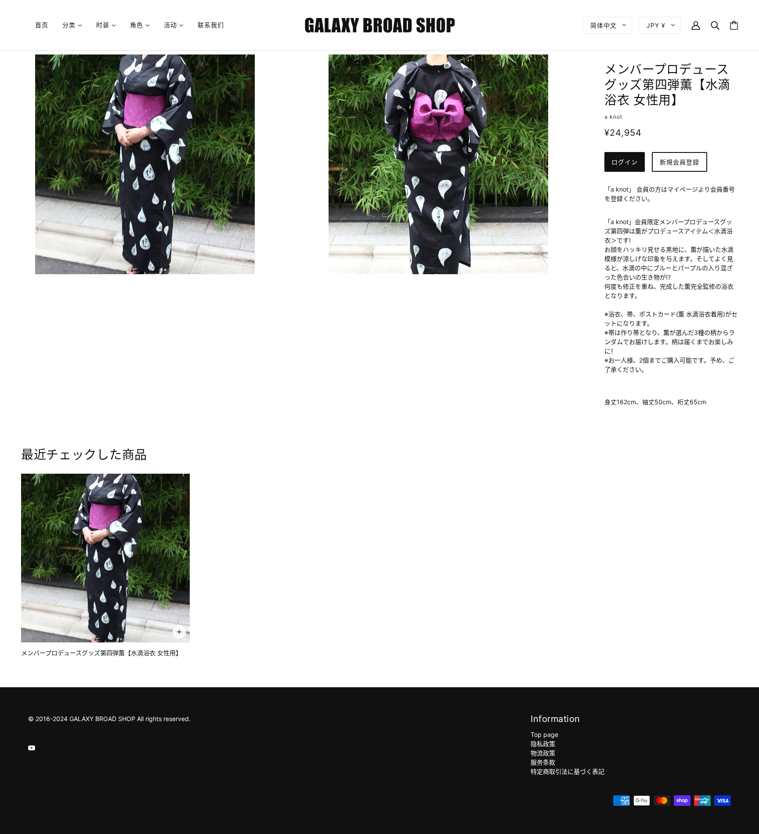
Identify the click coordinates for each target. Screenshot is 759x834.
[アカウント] (695, 25)
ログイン (624, 162)
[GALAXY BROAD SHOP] (379, 24)
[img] (32, 747)
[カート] (734, 25)
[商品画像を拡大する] (145, 164)
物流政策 (543, 753)
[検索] (715, 25)
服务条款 (543, 762)
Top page (544, 734)
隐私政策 (543, 743)
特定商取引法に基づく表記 (567, 771)
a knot (613, 116)
